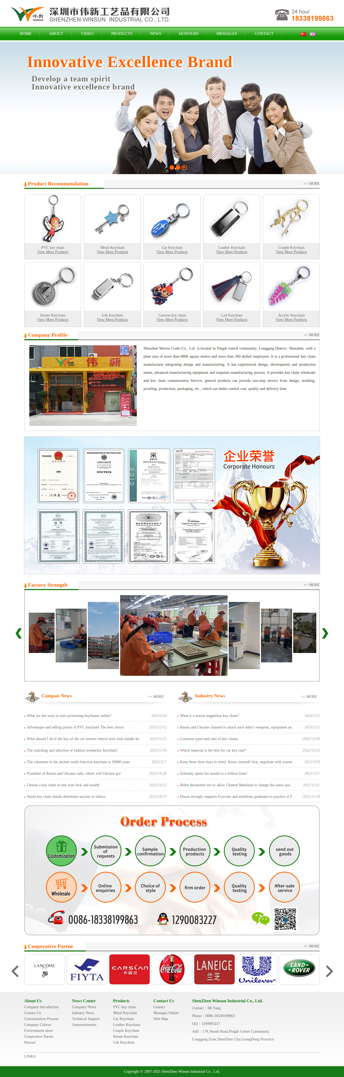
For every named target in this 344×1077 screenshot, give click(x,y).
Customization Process (41, 1019)
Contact (159, 1007)
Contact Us (32, 1013)
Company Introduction (41, 1007)
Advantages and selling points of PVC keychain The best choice (75, 727)
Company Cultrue (37, 1025)
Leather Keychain (126, 1025)
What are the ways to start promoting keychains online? (69, 716)
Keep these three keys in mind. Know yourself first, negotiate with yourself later (241, 762)
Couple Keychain (126, 1031)
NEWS (155, 33)
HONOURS (189, 33)
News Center (84, 1001)
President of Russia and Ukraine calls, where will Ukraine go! (74, 773)
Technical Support (86, 1019)
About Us (33, 1001)
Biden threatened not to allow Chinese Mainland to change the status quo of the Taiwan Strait (251, 785)
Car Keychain (123, 1019)
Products (121, 1001)
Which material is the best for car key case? (213, 750)
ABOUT (56, 33)
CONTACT (264, 33)
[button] (9, 110)
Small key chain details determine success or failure (66, 797)
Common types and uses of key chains (209, 739)
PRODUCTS (121, 33)
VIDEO (87, 33)
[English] (313, 33)
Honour (30, 1042)
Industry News (83, 1013)
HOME (25, 33)
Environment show (38, 1031)
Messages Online (166, 1013)
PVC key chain (124, 1007)
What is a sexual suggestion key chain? (209, 716)
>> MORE (314, 184)
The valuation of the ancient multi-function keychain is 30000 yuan (78, 762)
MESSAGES (226, 33)
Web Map (160, 1019)
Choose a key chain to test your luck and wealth (63, 785)
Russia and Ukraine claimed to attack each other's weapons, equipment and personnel (244, 727)
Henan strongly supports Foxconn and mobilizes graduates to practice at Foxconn (241, 797)
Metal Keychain (125, 1013)
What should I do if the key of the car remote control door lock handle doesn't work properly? (98, 739)
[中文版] (304, 33)
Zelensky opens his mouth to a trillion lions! (214, 773)
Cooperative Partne (38, 1037)
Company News (84, 1007)
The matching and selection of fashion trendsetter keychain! (72, 750)
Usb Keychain (123, 1042)
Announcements (84, 1025)
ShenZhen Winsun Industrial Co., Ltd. (227, 1001)
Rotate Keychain (125, 1037)
